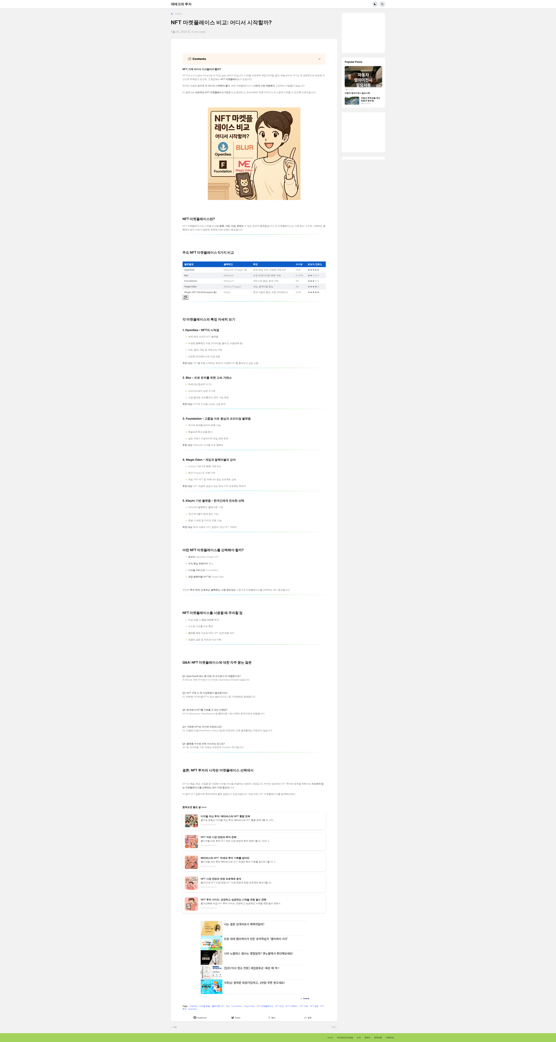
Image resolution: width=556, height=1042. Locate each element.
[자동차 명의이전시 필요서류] (363, 76)
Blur (228, 1006)
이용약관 (390, 1037)
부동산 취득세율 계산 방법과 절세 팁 (370, 99)
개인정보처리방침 (345, 1037)
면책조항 (378, 1037)
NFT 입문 (314, 1006)
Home (330, 1037)
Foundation (237, 1006)
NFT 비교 (279, 1006)
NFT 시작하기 (291, 1006)
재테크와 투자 (181, 4)
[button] (375, 4)
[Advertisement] (366, 31)
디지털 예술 (204, 1006)
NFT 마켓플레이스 (265, 1006)
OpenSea (192, 1009)
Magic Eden (249, 1006)
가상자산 (178, 14)
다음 (175, 1027)
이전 (333, 1027)
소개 (359, 1037)
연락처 (367, 1037)
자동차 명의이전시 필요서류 (357, 93)
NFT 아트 (304, 1006)
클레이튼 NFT (218, 1006)
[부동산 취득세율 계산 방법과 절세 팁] (352, 101)
